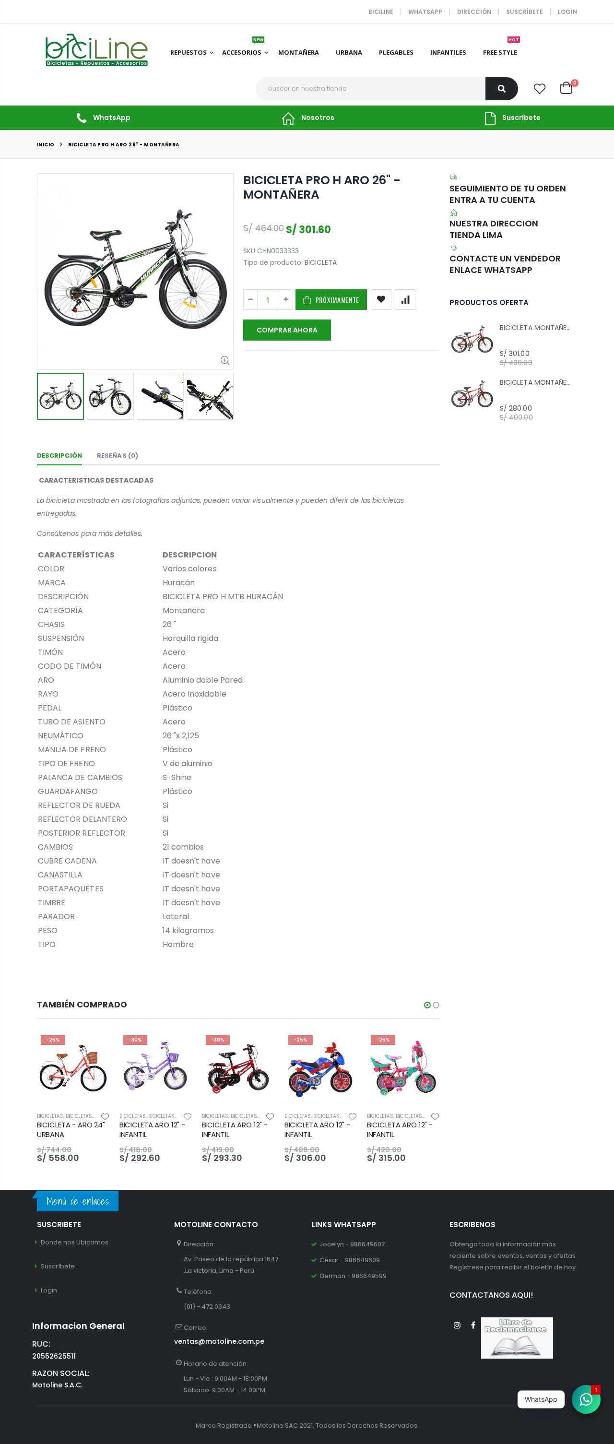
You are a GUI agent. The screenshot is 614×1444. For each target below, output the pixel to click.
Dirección (474, 12)
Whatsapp (425, 12)
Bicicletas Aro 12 (170, 1116)
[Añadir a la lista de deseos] (381, 299)
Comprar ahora (287, 330)
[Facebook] (473, 1325)
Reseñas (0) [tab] (117, 455)
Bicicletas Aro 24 (88, 1116)
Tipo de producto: (273, 262)
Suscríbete (524, 12)
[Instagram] (457, 1325)
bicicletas (50, 1116)
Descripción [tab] (59, 455)
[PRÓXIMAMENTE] (176, 1047)
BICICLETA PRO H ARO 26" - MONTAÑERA (322, 187)
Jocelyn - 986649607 (352, 1244)
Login (567, 12)
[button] (427, 1005)
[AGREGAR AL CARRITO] (94, 1047)
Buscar (501, 88)
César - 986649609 (349, 1260)
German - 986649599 (353, 1275)
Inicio (46, 145)
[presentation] (47, 395)
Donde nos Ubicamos (74, 1242)
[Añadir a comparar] (405, 299)
